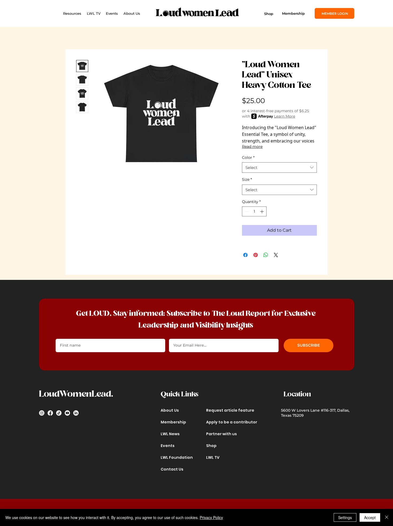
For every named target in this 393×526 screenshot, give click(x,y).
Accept (370, 517)
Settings (345, 517)
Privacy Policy (211, 517)
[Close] (386, 517)
